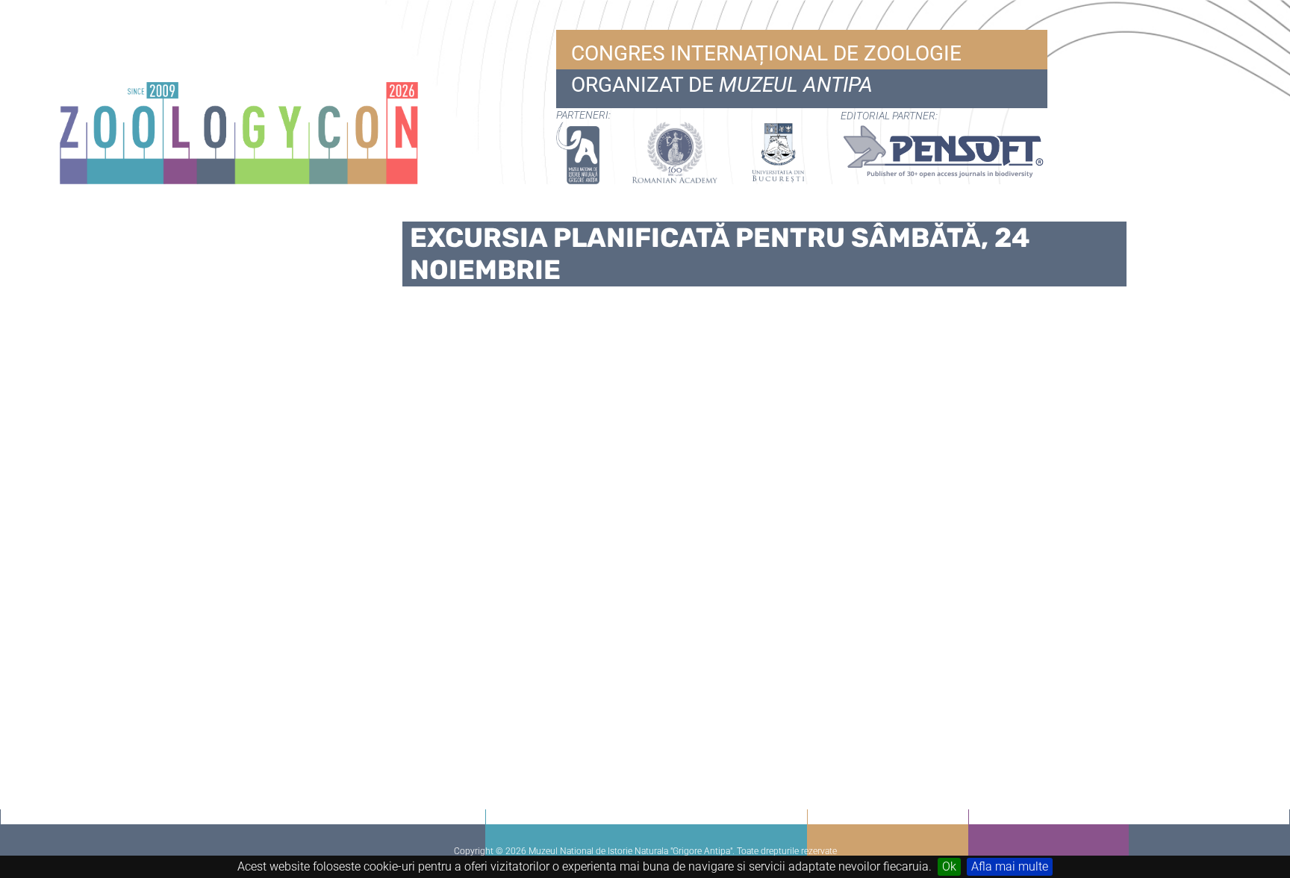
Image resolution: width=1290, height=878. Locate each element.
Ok (949, 866)
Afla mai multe (1009, 866)
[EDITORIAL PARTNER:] (936, 153)
